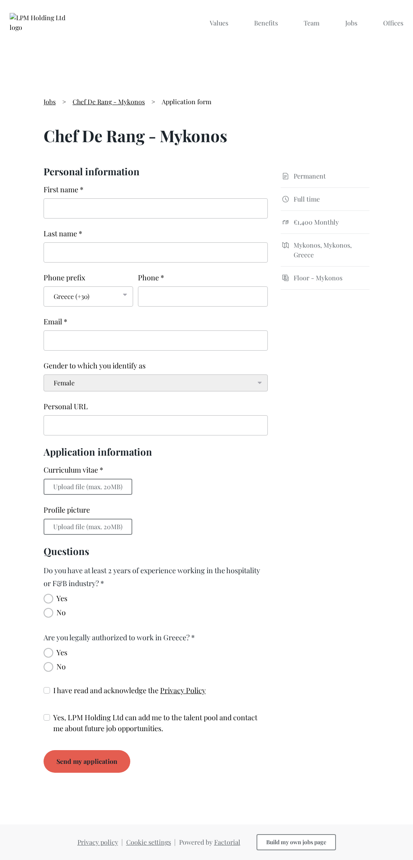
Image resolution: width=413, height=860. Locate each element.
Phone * (151, 277)
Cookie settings (148, 842)
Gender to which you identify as (95, 365)
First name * (63, 189)
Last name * (63, 233)
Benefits (266, 23)
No (61, 612)
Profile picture (67, 510)
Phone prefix (64, 277)
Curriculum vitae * (73, 470)
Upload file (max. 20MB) (88, 486)
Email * (55, 321)
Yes (61, 598)
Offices (393, 23)
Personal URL (66, 406)
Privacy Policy (183, 690)
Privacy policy (97, 842)
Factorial (227, 842)
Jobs (351, 23)
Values (219, 23)
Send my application (86, 761)
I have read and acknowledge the (129, 690)
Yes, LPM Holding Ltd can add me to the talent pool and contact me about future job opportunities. (155, 723)
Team (311, 23)
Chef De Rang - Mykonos (109, 101)
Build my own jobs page (296, 842)
